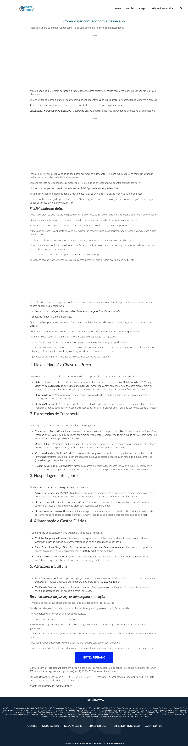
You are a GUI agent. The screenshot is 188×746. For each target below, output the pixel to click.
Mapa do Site (50, 725)
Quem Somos (153, 725)
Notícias (130, 8)
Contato (32, 725)
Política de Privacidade (126, 725)
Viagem (143, 8)
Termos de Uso (96, 725)
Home (117, 8)
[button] (181, 8)
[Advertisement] (94, 281)
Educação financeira (162, 8)
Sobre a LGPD (73, 725)
